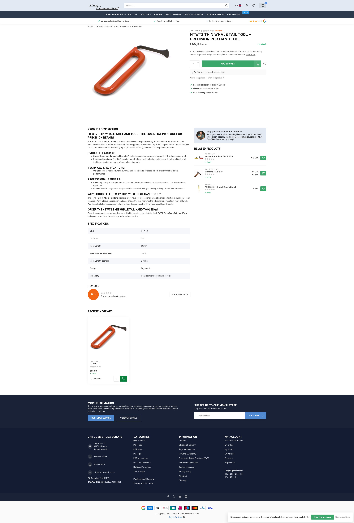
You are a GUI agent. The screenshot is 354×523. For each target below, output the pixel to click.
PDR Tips (158, 15)
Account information (234, 440)
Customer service (101, 418)
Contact (182, 440)
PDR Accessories (173, 15)
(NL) (226, 474)
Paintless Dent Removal (143, 479)
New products (119, 15)
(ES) (231, 477)
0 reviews (218, 31)
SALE (246, 12)
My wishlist (229, 454)
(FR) (241, 474)
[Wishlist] (253, 5)
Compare (97, 379)
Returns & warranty (187, 454)
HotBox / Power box (216, 15)
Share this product (215, 78)
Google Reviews (176, 517)
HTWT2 (93, 363)
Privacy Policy (185, 471)
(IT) (236, 477)
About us (183, 476)
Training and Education (143, 483)
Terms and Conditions (188, 463)
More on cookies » (342, 517)
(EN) (231, 474)
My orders (229, 445)
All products (230, 463)
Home (108, 15)
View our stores (128, 418)
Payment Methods (187, 449)
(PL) (226, 477)
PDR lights (145, 15)
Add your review (180, 294)
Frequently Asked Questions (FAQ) (194, 458)
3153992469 (99, 464)
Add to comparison (197, 78)
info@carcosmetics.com (242, 137)
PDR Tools (132, 15)
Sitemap (183, 480)
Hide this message (322, 517)
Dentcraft (195, 31)
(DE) (236, 474)
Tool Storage (233, 15)
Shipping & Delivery (187, 445)
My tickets (229, 449)
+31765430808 (100, 456)
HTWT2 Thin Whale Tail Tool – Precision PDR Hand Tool (119, 26)
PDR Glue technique (193, 15)
